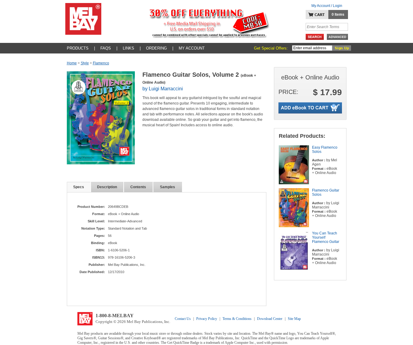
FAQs (105, 48)
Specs (78, 187)
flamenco (101, 63)
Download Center (269, 319)
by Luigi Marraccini (162, 88)
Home (72, 63)
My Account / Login (326, 6)
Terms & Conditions (237, 319)
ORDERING (156, 48)
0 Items (338, 14)
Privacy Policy (206, 319)
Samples (167, 187)
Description (107, 187)
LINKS (128, 48)
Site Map (294, 319)
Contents (138, 187)
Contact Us (183, 319)
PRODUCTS (78, 48)
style (85, 63)
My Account (192, 48)
